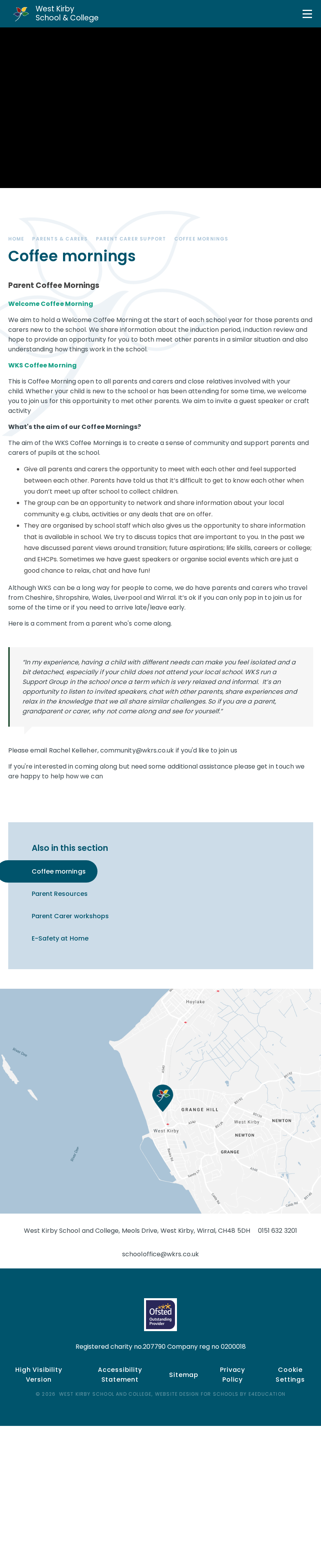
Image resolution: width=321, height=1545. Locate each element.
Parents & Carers (60, 238)
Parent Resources (60, 893)
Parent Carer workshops (70, 916)
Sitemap (183, 1374)
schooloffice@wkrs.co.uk (160, 1254)
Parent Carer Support (131, 238)
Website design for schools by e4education (220, 1394)
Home (16, 238)
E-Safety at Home (60, 938)
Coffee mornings (201, 238)
